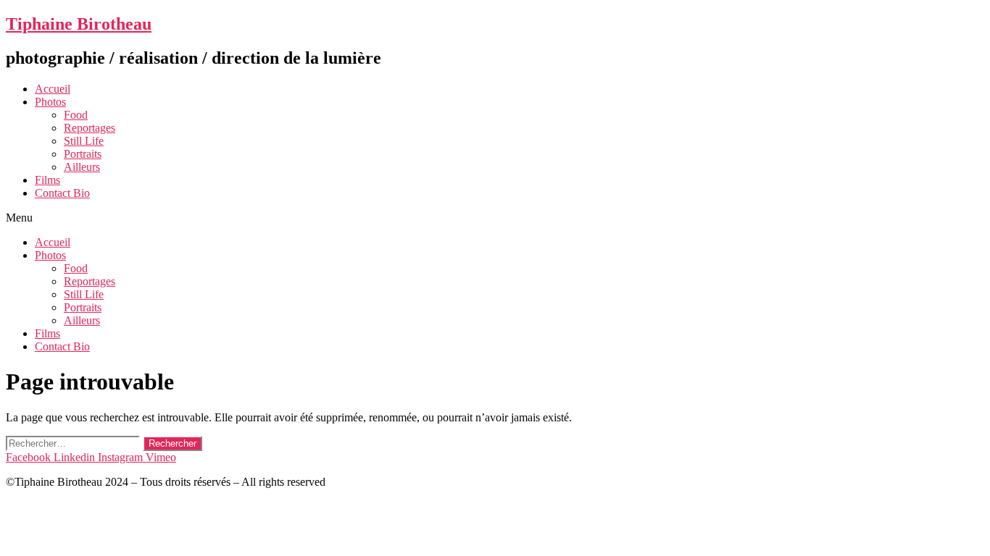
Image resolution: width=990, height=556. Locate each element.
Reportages (89, 128)
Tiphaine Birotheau (78, 23)
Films (47, 180)
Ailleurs (82, 167)
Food (76, 115)
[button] (495, 217)
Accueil (52, 89)
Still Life (84, 141)
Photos (50, 102)
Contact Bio (62, 193)
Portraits (82, 154)
